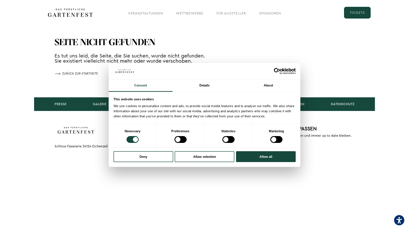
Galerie (100, 104)
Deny (143, 156)
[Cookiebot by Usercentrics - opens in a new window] (277, 71)
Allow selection (204, 156)
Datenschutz (342, 104)
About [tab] (268, 85)
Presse (60, 104)
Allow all (265, 156)
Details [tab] (204, 85)
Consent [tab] (140, 85)
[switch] (180, 139)
